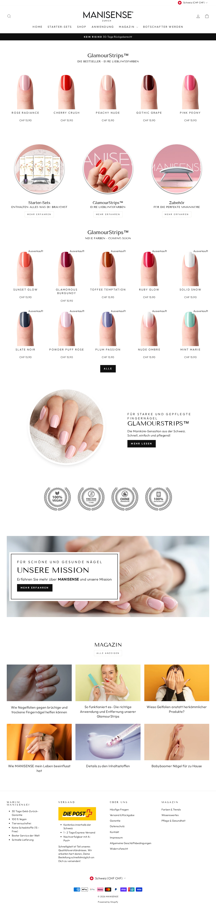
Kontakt (114, 832)
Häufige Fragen (119, 809)
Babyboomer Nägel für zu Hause (177, 766)
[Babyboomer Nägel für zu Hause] (176, 742)
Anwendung (103, 26)
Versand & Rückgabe (122, 815)
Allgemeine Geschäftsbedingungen (130, 843)
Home (38, 26)
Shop (82, 26)
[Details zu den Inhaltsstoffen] (107, 742)
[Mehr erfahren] (108, 576)
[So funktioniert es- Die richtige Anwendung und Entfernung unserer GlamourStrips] (107, 683)
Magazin (127, 26)
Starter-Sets (60, 26)
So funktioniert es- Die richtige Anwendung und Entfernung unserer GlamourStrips (108, 711)
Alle (108, 368)
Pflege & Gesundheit (173, 820)
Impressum (116, 837)
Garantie (115, 820)
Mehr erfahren (39, 214)
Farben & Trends (171, 809)
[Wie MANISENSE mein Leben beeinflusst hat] (39, 742)
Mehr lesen (141, 443)
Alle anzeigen (108, 653)
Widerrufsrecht (119, 848)
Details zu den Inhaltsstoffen (108, 766)
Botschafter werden (163, 26)
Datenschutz (117, 826)
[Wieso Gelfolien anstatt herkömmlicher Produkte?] (176, 683)
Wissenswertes (170, 815)
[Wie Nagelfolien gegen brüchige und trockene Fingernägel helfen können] (39, 683)
